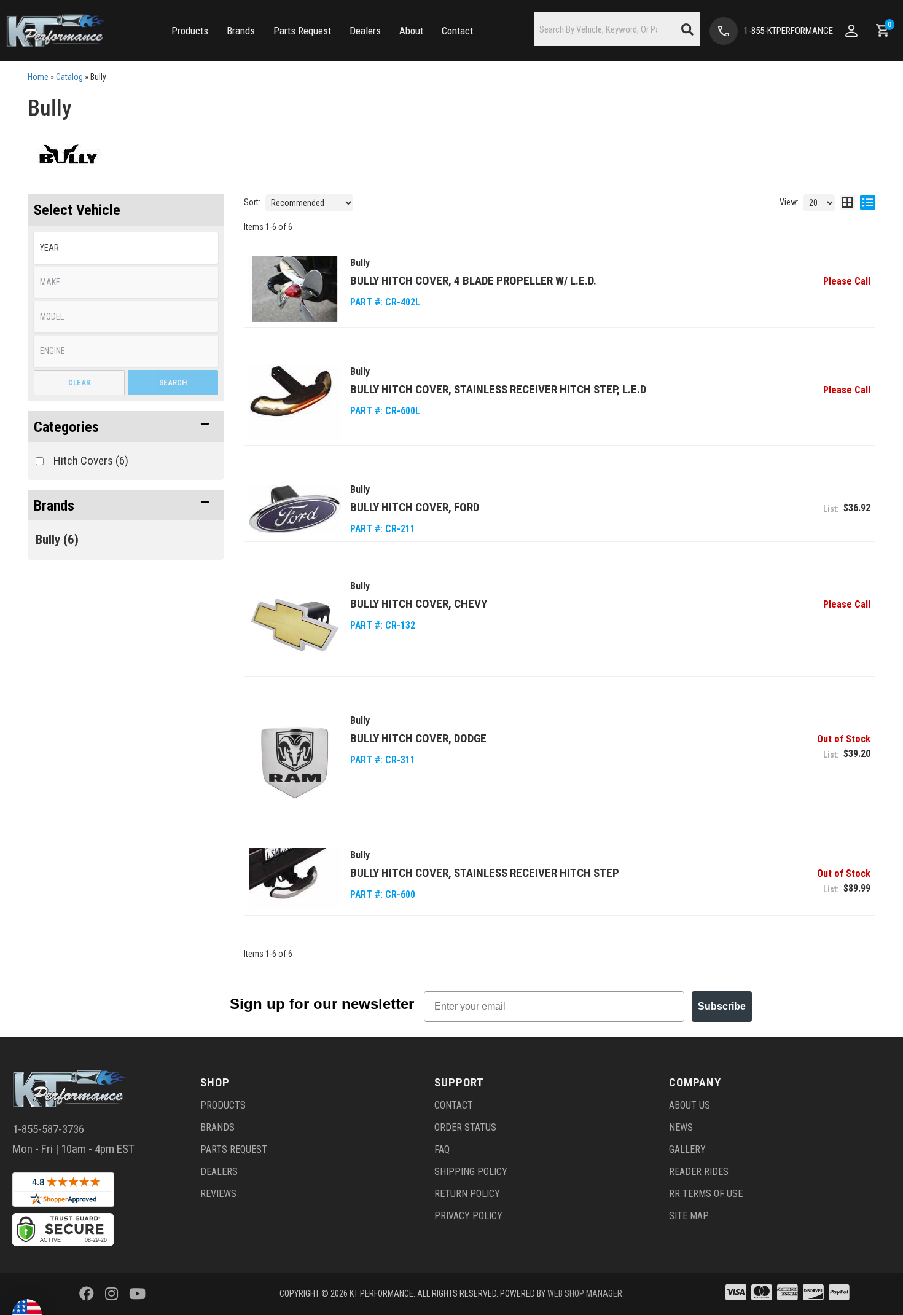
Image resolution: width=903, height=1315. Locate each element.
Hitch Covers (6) (90, 460)
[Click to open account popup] (851, 30)
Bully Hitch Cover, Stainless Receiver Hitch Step (484, 873)
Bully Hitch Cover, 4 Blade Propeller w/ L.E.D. (473, 280)
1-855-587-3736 (48, 1129)
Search (173, 382)
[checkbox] (40, 461)
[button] (189, 31)
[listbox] (126, 248)
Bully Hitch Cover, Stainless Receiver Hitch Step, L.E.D (498, 389)
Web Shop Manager (584, 1293)
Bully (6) (57, 539)
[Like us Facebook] (86, 1294)
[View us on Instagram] (111, 1294)
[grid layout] (847, 202)
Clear (79, 382)
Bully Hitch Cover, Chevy (418, 604)
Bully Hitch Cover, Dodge (418, 738)
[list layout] (867, 202)
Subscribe (722, 1006)
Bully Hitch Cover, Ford (414, 507)
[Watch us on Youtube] (137, 1294)
